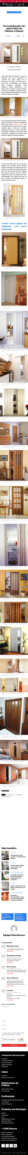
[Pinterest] (11, 1145)
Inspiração (19, 1)
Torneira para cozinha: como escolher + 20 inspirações (17, 867)
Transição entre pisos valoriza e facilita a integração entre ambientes (17, 877)
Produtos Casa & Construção (9, 1138)
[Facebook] (3, 1145)
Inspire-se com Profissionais (9, 1140)
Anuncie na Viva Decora (7, 1077)
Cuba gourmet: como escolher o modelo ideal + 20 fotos (18, 856)
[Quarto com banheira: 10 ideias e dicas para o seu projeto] (5, 886)
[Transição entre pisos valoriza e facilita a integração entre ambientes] (5, 875)
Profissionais (4, 1066)
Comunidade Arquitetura (8, 1136)
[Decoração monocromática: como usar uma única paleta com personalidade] (5, 896)
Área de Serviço (10, 794)
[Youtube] (15, 1145)
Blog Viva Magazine (6, 1104)
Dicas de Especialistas (16, 872)
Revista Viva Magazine (7, 1132)
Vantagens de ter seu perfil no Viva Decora (12, 1100)
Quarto (13, 883)
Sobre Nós (4, 1075)
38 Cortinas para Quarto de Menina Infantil (6, 917)
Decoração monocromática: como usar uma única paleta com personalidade (17, 897)
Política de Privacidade (7, 1089)
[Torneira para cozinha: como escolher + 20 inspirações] (5, 865)
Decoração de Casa (6, 1062)
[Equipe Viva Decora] (8, 67)
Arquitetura (4, 1058)
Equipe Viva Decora (15, 66)
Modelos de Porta (6, 796)
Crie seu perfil (5, 1102)
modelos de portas (18, 124)
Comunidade (12, 1)
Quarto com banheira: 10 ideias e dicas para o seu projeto (18, 887)
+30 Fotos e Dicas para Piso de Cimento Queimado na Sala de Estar (20, 918)
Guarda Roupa (18, 794)
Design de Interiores (6, 1064)
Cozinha (13, 852)
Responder (10, 951)
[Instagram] (7, 1145)
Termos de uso (5, 1091)
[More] (23, 36)
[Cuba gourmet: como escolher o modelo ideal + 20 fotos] (5, 855)
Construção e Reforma (14, 12)
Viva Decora (4, 1)
